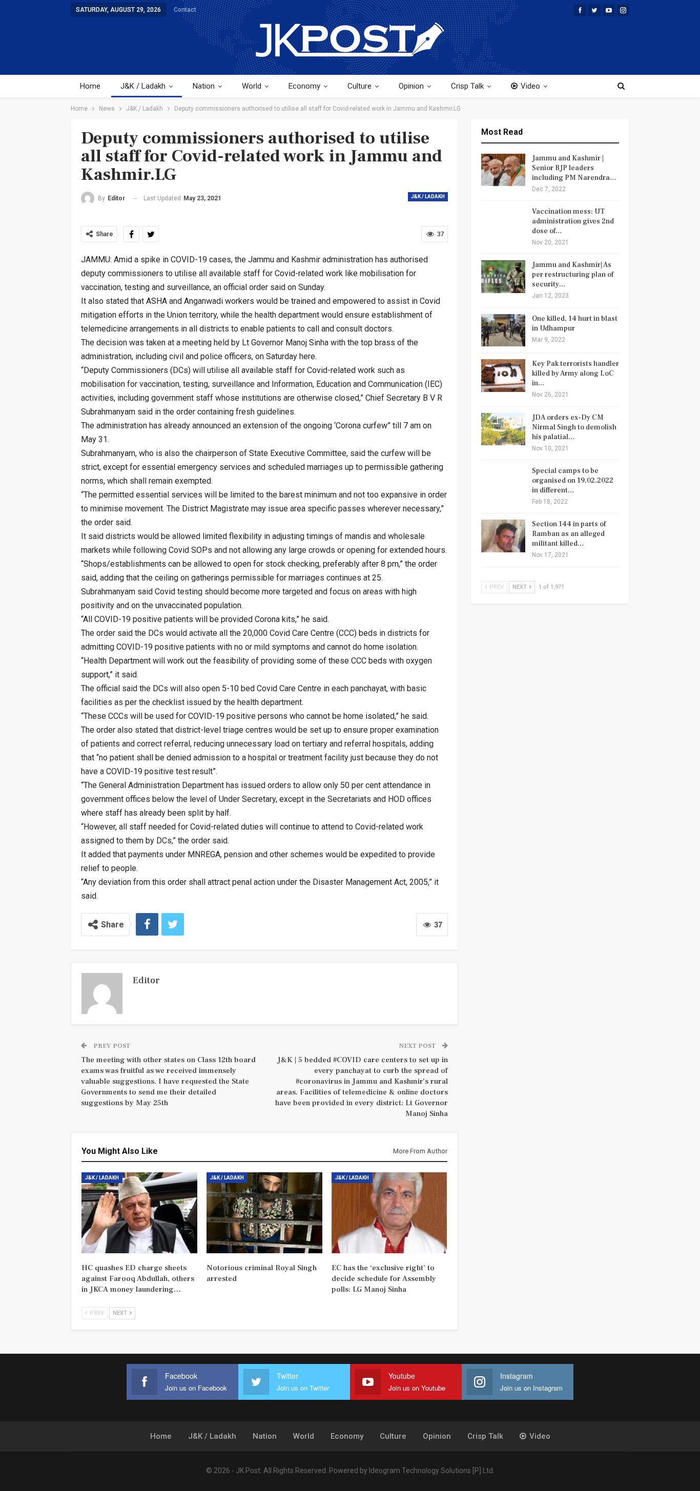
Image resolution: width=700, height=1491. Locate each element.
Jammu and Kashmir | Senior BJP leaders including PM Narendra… (574, 168)
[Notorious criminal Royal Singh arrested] (264, 1212)
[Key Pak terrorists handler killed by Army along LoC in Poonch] (503, 375)
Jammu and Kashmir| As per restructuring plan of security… (572, 274)
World (251, 86)
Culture (359, 86)
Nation (204, 86)
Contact (185, 9)
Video (530, 86)
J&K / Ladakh (143, 86)
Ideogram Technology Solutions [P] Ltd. (432, 1470)
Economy (304, 86)
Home (90, 86)
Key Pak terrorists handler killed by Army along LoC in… (575, 373)
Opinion (411, 86)
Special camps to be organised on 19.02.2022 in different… (572, 480)
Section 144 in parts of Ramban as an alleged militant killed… (569, 534)
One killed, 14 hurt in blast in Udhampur (574, 323)
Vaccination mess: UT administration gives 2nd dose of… (573, 221)
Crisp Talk (467, 86)
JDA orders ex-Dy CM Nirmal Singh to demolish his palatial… (574, 427)
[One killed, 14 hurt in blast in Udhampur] (503, 330)
